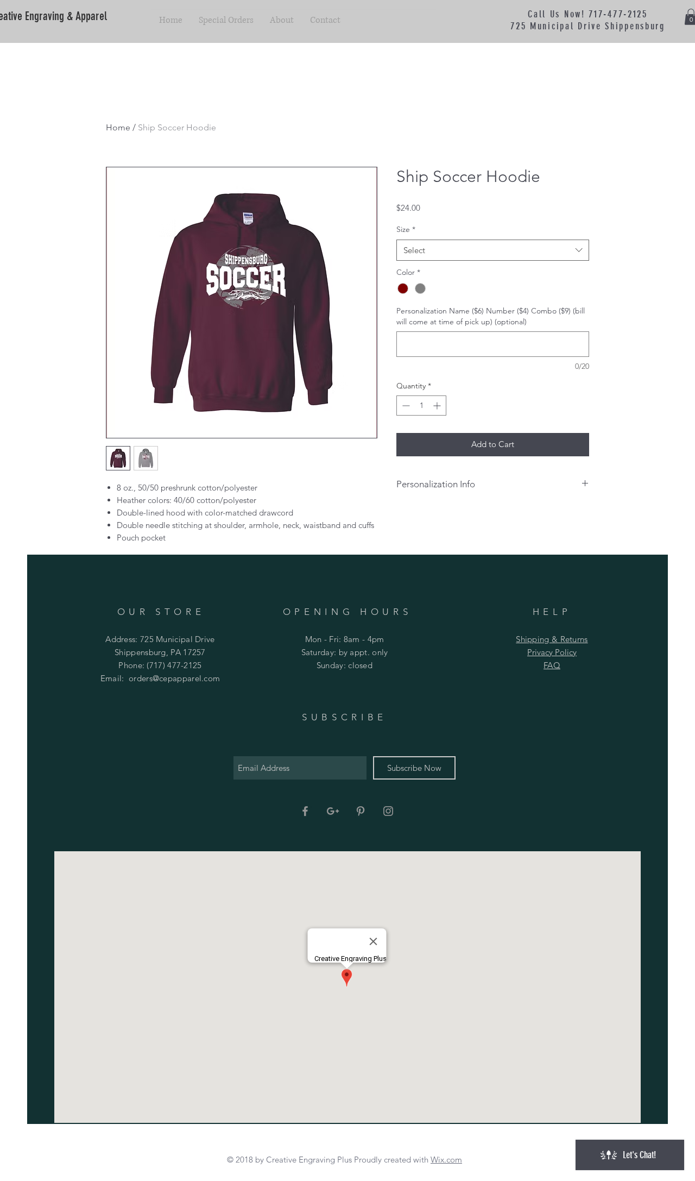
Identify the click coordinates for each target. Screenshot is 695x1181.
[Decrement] (405, 405)
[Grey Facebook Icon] (305, 811)
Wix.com (446, 1159)
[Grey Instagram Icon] (388, 811)
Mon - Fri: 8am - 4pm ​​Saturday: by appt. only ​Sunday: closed (344, 652)
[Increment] (438, 405)
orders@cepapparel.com (174, 678)
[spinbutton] (421, 405)
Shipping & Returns (551, 639)
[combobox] (492, 250)
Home (118, 127)
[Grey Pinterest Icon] (360, 811)
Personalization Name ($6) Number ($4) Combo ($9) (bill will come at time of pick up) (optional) (490, 316)
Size (405, 229)
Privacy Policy (552, 652)
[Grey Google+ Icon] (332, 811)
